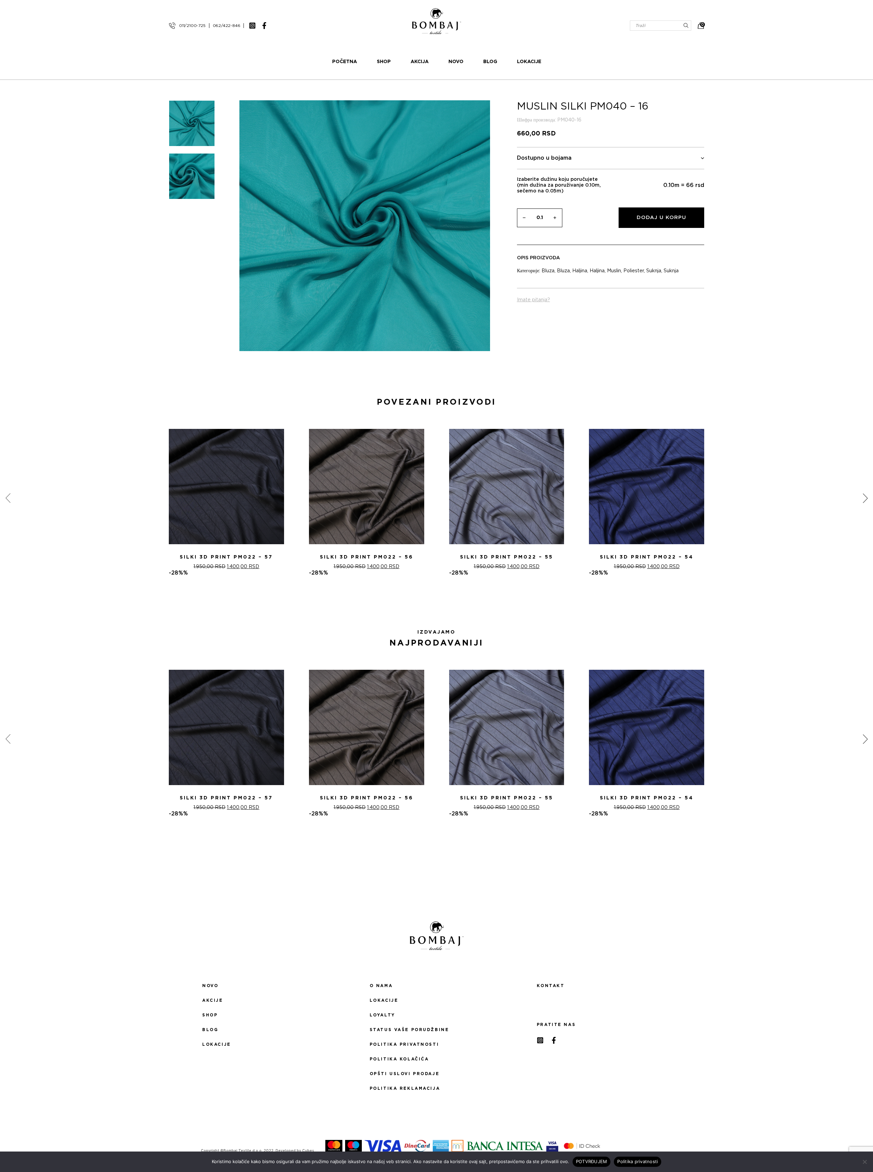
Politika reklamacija (405, 1088)
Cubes (308, 1151)
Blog (490, 61)
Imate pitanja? (533, 300)
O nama (381, 986)
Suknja (653, 271)
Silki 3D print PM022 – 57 (226, 557)
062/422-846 (226, 26)
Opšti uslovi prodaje (404, 1074)
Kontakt (550, 986)
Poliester (633, 271)
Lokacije (529, 61)
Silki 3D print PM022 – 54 (646, 557)
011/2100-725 (192, 26)
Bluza (548, 271)
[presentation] (8, 498)
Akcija (420, 61)
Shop (384, 61)
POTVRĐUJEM (591, 1161)
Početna (344, 61)
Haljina (579, 271)
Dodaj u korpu (661, 217)
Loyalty (382, 1015)
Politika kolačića (399, 1059)
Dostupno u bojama (544, 158)
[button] (432, 600)
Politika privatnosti (404, 1044)
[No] (864, 1161)
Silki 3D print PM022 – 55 (506, 557)
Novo (455, 61)
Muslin (614, 271)
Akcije (212, 1000)
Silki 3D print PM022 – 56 (366, 557)
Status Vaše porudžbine (409, 1030)
